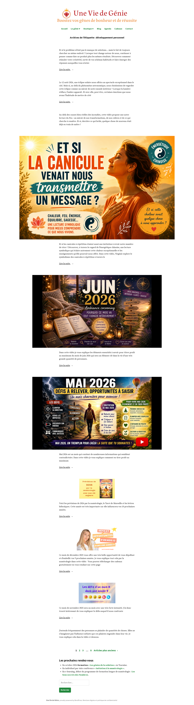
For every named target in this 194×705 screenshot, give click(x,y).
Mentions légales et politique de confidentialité (100, 700)
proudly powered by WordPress (71, 700)
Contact (129, 28)
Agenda (107, 28)
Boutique (87, 28)
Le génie (74, 28)
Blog (99, 28)
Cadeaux (118, 28)
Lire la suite (65, 69)
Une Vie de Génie (52, 700)
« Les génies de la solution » (101, 665)
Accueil (64, 28)
